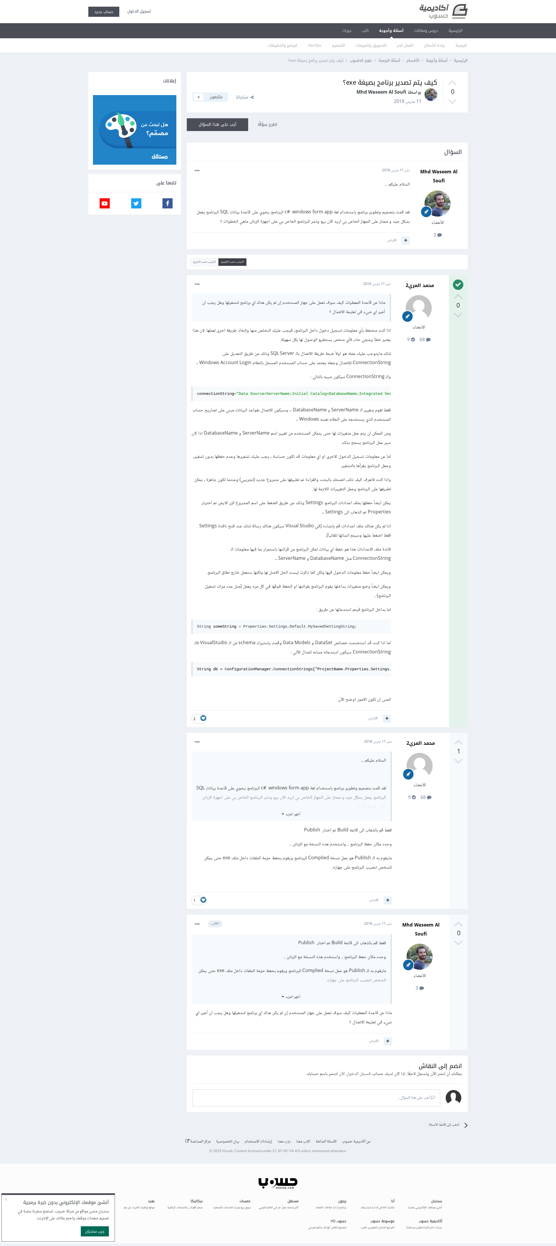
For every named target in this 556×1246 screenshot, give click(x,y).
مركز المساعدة (200, 1141)
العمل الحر (405, 45)
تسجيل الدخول (138, 11)
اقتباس (391, 240)
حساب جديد (103, 11)
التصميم (338, 45)
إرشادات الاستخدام (258, 1141)
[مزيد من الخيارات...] (197, 170)
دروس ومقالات (426, 30)
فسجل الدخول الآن (355, 1074)
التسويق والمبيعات (371, 45)
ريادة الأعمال (434, 45)
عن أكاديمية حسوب (356, 1141)
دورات (347, 30)
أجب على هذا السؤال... (414, 1097)
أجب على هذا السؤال (217, 124)
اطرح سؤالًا (267, 124)
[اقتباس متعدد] (406, 241)
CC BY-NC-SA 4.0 (286, 1151)
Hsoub (227, 1151)
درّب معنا (284, 1141)
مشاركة (243, 97)
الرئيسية (455, 30)
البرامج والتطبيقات (282, 45)
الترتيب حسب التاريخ (204, 261)
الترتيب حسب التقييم (232, 261)
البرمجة (461, 45)
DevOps (314, 45)
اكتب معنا (303, 1141)
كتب (365, 30)
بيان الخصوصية (227, 1141)
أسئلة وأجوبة (391, 30)
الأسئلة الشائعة (326, 1141)
